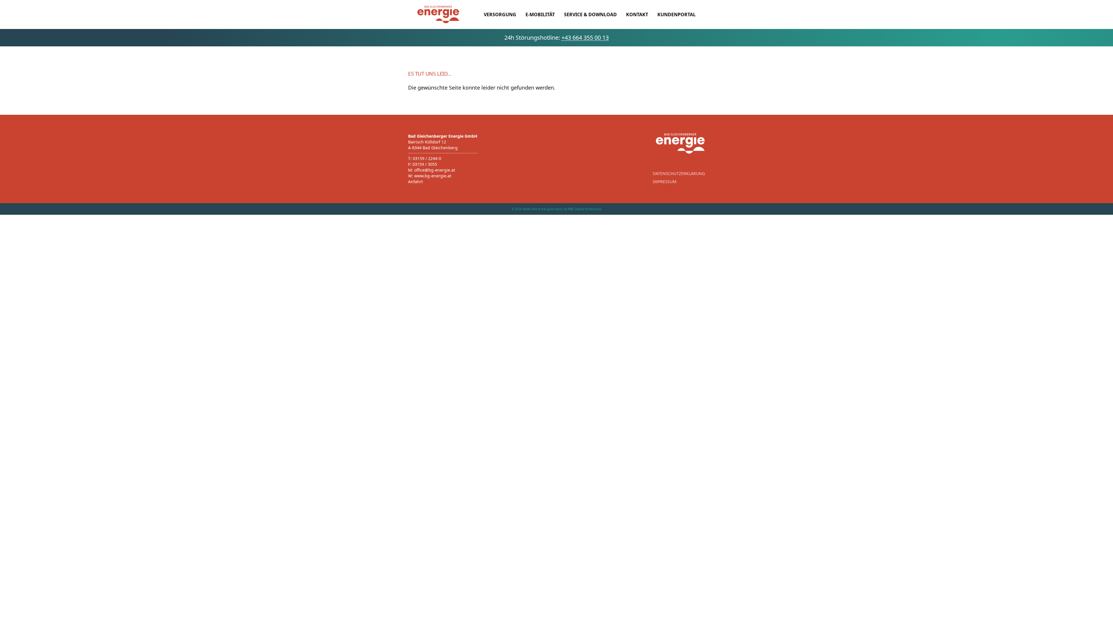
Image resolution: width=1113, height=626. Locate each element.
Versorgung (500, 14)
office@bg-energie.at (434, 170)
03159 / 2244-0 (427, 158)
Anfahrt (415, 181)
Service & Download (590, 14)
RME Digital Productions (584, 209)
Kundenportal (676, 14)
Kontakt (637, 14)
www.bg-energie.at (432, 176)
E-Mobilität (540, 14)
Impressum (664, 181)
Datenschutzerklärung (679, 173)
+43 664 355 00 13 (585, 37)
